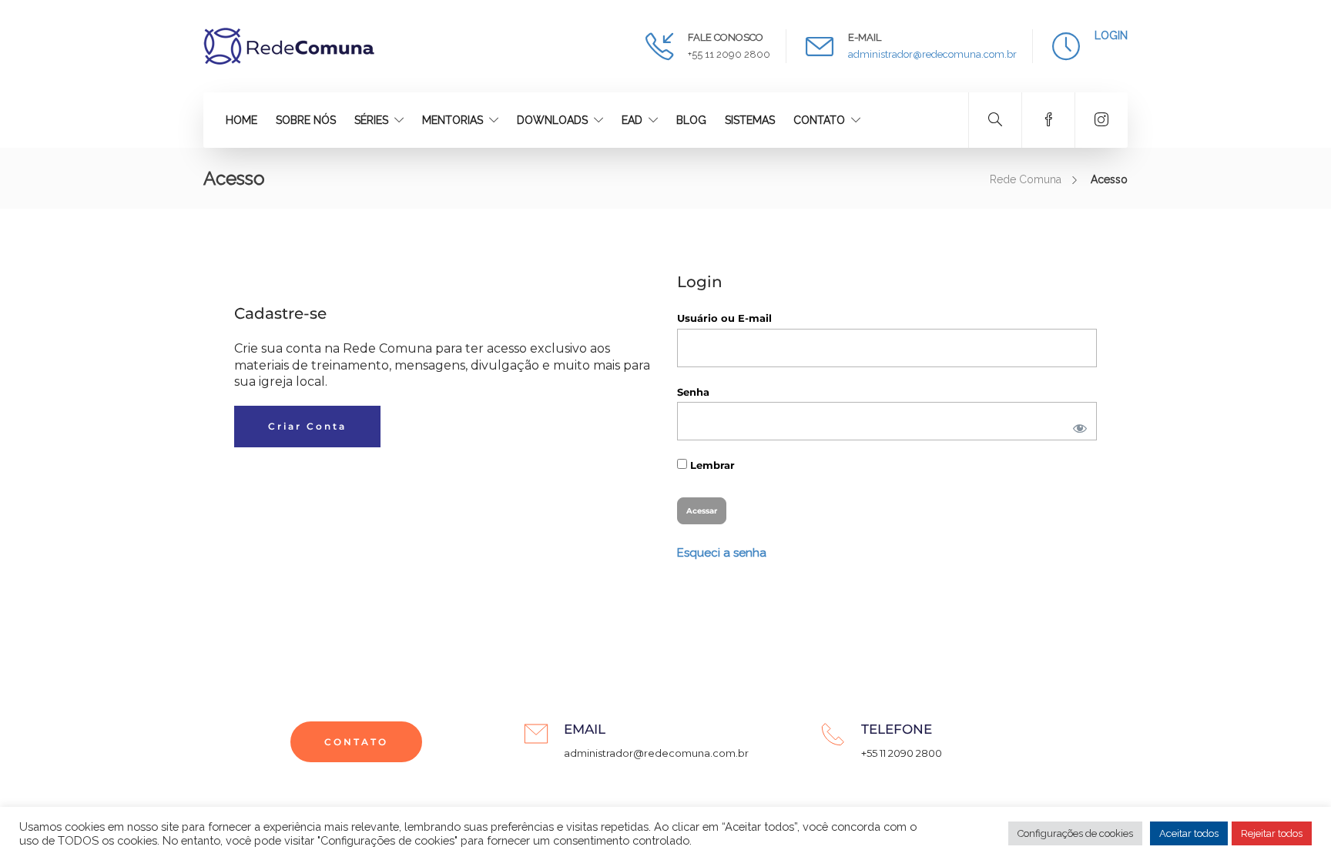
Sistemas (750, 120)
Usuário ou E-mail (724, 318)
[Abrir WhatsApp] (1292, 821)
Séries (371, 120)
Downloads (552, 120)
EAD (632, 120)
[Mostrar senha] (1077, 425)
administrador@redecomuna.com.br (932, 54)
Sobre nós (306, 120)
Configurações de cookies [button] (1075, 833)
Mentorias (452, 120)
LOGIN (1111, 35)
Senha (693, 392)
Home (241, 120)
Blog (691, 120)
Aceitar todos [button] (1189, 833)
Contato (819, 120)
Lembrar (711, 465)
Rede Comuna (1025, 179)
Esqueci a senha (721, 553)
